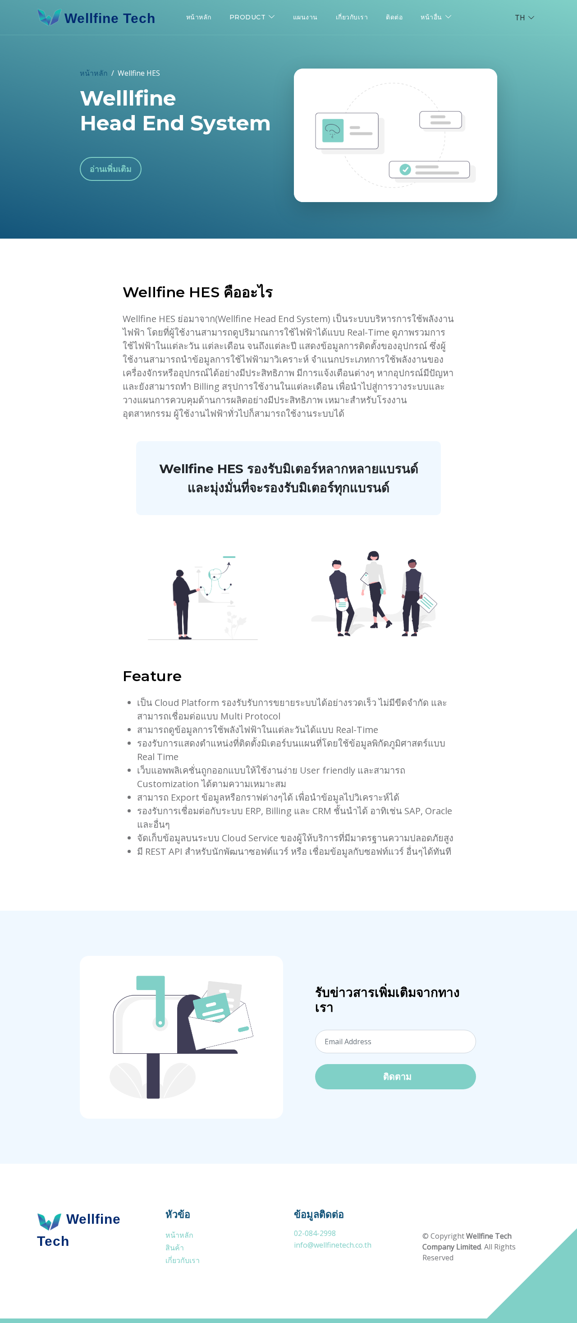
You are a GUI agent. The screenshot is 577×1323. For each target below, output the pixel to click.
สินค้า (174, 1248)
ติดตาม (397, 1076)
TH (520, 18)
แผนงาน (305, 17)
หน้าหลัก (198, 17)
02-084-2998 (315, 1233)
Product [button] (247, 17)
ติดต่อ (394, 17)
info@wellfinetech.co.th (332, 1245)
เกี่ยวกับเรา (352, 17)
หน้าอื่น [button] (431, 17)
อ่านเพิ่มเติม (111, 168)
